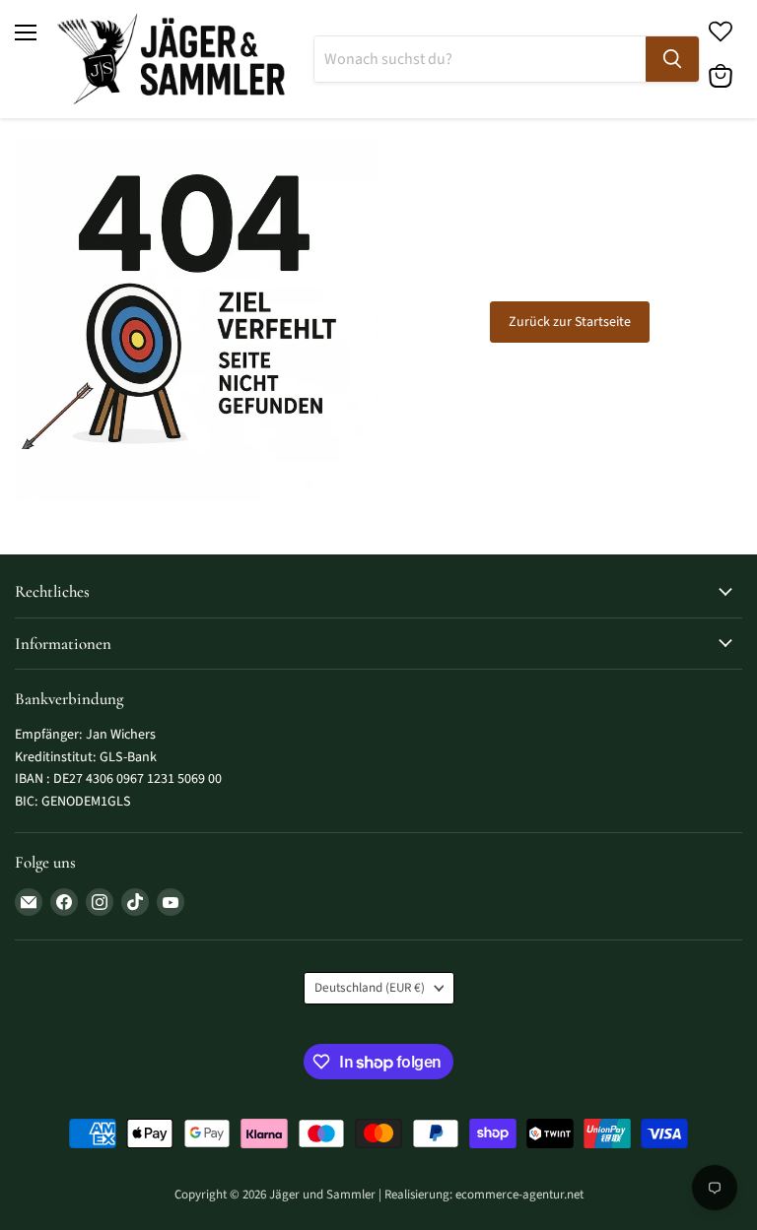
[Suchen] (672, 59)
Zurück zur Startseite (570, 322)
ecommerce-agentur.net (519, 1194)
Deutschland (369, 988)
